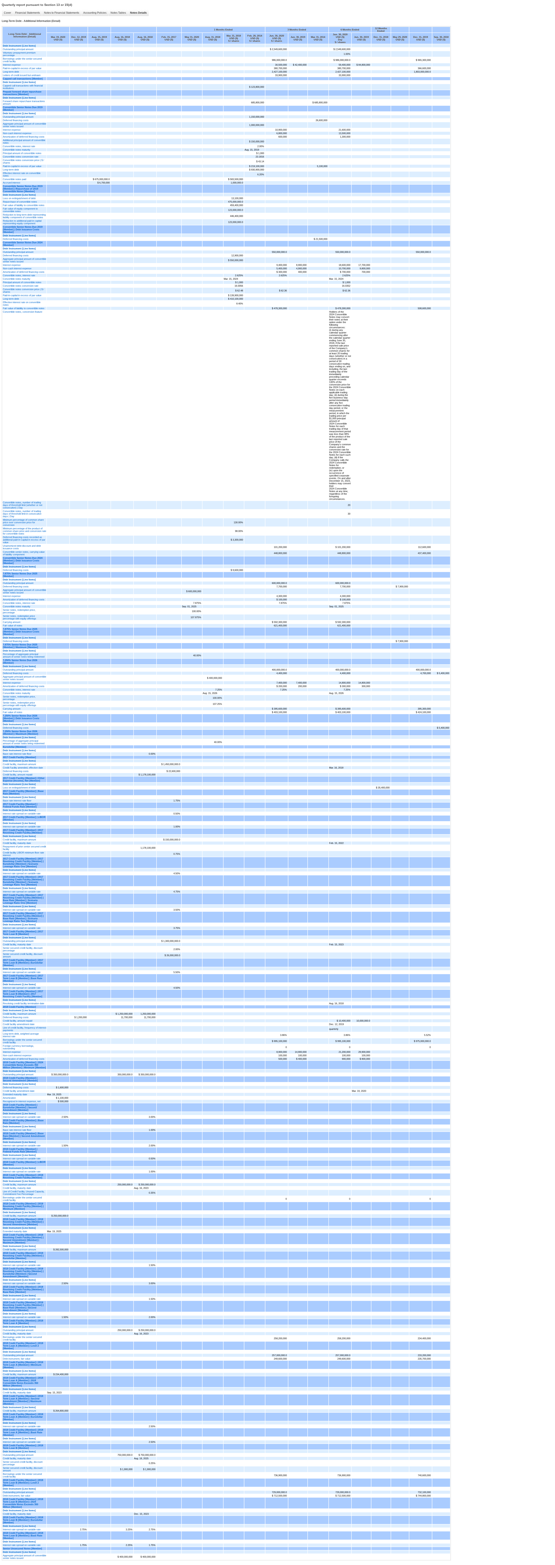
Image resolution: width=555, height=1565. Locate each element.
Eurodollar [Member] (14, 747)
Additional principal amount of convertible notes (24, 141)
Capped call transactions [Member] (23, 78)
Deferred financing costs (16, 120)
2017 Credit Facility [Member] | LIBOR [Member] (24, 818)
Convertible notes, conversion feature (22, 311)
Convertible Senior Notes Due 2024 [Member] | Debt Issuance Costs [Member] (22, 560)
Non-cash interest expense (17, 133)
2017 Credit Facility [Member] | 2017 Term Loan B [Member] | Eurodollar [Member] (23, 963)
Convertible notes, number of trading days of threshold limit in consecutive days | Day (22, 514)
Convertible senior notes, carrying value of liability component (24, 553)
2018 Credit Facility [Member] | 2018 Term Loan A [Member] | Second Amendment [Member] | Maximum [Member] (23, 1400)
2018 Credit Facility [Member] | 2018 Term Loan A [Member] (23, 1321)
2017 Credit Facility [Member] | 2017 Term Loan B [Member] (23, 932)
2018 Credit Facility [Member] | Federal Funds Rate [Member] (20, 1150)
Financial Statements (27, 12)
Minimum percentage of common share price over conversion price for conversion (23, 522)
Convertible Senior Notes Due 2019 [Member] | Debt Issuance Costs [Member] (22, 229)
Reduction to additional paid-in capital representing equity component (22, 222)
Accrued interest (11, 182)
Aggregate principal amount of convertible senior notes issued (24, 125)
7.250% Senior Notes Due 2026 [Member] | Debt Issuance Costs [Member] (21, 718)
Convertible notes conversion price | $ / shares (23, 161)
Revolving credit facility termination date (23, 1003)
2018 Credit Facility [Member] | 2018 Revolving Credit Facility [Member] (23, 1176)
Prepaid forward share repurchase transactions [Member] (22, 93)
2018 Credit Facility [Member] (19, 1007)
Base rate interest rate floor (17, 753)
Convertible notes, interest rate (19, 146)
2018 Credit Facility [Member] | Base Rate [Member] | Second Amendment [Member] (24, 1136)
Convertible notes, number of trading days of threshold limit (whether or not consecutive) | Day (22, 505)
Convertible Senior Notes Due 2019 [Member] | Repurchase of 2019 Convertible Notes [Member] (22, 189)
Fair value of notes (12, 625)
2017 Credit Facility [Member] (19, 757)
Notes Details (138, 12)
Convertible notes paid (14, 179)
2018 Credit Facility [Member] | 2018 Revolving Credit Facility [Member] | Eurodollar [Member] (23, 1255)
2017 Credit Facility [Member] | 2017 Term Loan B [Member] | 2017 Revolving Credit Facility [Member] (23, 994)
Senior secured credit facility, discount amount (22, 955)
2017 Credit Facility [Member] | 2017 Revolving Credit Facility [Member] (23, 831)
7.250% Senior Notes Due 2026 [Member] (20, 661)
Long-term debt (11, 71)
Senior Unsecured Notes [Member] (22, 1548)
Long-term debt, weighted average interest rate (21, 1035)
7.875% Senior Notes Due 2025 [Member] (20, 574)
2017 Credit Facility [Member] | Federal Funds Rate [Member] (20, 805)
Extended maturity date (15, 1094)
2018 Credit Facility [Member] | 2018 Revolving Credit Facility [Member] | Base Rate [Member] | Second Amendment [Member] (23, 1306)
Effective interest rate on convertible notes (22, 174)
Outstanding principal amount (18, 49)
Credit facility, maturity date (17, 843)
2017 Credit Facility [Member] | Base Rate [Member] (23, 792)
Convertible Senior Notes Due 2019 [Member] (22, 108)
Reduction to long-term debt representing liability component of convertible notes (24, 216)
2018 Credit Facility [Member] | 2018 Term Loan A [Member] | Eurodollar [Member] (23, 1417)
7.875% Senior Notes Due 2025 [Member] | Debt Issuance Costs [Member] (21, 631)
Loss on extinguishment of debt (19, 198)
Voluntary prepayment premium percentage (19, 54)
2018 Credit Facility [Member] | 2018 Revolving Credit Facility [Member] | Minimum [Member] (23, 1206)
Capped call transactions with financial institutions (23, 86)
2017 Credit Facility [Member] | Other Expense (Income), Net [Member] (23, 779)
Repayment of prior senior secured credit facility (24, 847)
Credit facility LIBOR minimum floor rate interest (23, 853)
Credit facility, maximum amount (19, 764)
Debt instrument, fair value (16, 1358)
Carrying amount (11, 622)
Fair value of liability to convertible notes (23, 205)
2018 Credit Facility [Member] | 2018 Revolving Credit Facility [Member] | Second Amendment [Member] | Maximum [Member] (23, 1238)
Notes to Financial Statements (61, 12)
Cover (7, 12)
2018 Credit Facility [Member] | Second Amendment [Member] (20, 1079)
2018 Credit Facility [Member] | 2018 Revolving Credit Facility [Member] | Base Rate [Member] (23, 1289)
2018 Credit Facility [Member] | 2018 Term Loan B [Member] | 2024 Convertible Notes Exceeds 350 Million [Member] (23, 1503)
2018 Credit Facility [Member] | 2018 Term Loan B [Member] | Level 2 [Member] (23, 1483)
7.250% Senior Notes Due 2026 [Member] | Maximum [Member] (20, 732)
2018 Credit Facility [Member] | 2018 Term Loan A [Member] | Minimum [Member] (23, 1365)
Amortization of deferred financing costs (23, 136)
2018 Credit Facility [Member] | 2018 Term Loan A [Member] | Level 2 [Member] (23, 1346)
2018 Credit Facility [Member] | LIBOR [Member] (24, 1163)
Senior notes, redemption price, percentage (19, 611)
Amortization (9, 1098)
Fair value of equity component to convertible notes (20, 210)
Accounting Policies (94, 12)
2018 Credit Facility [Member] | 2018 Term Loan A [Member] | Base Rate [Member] (23, 1432)
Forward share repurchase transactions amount (24, 102)
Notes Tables (118, 12)
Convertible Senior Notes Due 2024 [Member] (22, 243)
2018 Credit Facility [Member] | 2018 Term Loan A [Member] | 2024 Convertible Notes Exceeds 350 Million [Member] (23, 1381)
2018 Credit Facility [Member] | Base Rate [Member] (23, 1121)
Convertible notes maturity (16, 149)
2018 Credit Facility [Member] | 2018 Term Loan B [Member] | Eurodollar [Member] (23, 1520)
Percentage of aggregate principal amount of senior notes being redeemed (23, 655)
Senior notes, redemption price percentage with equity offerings (19, 617)
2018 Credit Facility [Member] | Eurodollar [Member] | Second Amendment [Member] (20, 1107)
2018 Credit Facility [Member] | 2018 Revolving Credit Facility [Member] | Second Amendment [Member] (23, 1222)
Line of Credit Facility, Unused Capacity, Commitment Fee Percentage (23, 1192)
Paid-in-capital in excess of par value (22, 68)
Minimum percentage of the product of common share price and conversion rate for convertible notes (24, 531)
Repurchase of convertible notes (20, 201)
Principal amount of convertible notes (22, 153)
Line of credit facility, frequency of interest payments (24, 1029)
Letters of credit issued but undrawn (22, 75)
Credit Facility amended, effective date (23, 767)
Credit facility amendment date (18, 1024)
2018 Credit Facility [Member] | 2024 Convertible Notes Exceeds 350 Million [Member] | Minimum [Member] (24, 1065)
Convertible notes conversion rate (20, 156)
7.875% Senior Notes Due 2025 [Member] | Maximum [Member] (20, 645)
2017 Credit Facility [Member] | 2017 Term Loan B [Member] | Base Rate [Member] (23, 978)
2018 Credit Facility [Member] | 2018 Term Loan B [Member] (23, 1446)
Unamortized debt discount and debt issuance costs (22, 547)
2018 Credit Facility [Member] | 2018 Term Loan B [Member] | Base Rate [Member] (23, 1535)
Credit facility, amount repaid (17, 774)
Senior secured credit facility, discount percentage (22, 949)
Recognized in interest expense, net (22, 1101)
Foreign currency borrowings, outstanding (18, 1047)
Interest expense (12, 64)
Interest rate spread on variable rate (22, 813)
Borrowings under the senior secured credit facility (22, 60)
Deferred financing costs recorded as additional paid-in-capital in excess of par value (24, 540)
